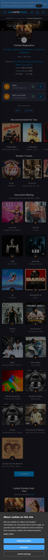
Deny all (24, 547)
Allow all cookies (24, 541)
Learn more (8, 534)
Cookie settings (24, 554)
